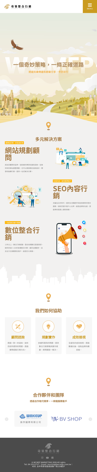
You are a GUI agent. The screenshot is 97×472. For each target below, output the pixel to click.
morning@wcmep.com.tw (59, 464)
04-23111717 (33, 464)
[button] (6, 419)
